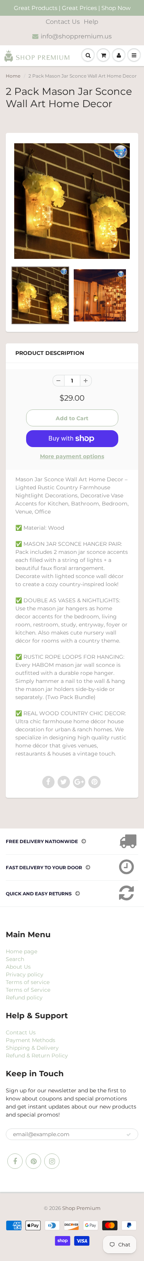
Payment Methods (30, 1040)
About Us (18, 966)
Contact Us (63, 21)
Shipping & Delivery (32, 1047)
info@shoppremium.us (76, 36)
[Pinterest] (33, 1161)
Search (15, 959)
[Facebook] (15, 1161)
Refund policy (24, 997)
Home (13, 76)
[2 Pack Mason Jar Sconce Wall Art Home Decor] (72, 201)
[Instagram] (52, 1161)
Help (91, 21)
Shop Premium (81, 1208)
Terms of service (28, 982)
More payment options (72, 456)
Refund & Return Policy (37, 1055)
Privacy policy (24, 974)
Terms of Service (28, 989)
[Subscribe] (128, 1134)
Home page (21, 951)
